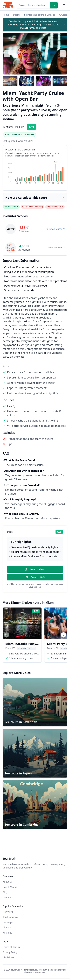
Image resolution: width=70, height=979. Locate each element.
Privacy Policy (10, 952)
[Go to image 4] (43, 81)
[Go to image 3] (26, 81)
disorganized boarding (32, 206)
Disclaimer (8, 957)
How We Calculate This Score (26, 198)
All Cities (7, 932)
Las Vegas (8, 922)
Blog (5, 892)
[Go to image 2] (9, 81)
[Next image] (63, 53)
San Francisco (10, 917)
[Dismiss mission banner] (64, 25)
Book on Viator (37, 569)
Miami (16, 14)
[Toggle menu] (64, 5)
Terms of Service (12, 947)
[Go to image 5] (60, 81)
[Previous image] (7, 53)
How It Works (10, 887)
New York (8, 911)
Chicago (7, 927)
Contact (7, 897)
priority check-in (11, 206)
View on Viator (54, 228)
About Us (8, 881)
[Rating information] (27, 227)
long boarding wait (55, 206)
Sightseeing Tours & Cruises (39, 14)
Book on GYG (38, 577)
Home (6, 14)
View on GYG (55, 247)
